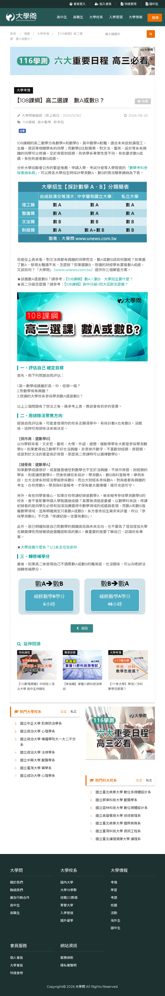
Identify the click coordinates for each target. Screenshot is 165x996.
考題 (114, 898)
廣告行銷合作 (19, 898)
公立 (64, 711)
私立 (73, 711)
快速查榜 (130, 4)
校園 (114, 905)
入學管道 (116, 17)
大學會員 (16, 965)
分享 (22, 131)
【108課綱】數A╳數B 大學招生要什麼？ (99, 279)
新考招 (59, 122)
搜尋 (155, 18)
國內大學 (66, 882)
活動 (114, 913)
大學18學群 (68, 890)
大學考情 (43, 34)
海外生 (115, 920)
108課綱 (29, 122)
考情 (114, 882)
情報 (27, 34)
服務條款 (66, 958)
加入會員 (105, 4)
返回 (84, 628)
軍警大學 (66, 905)
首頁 (13, 34)
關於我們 (16, 882)
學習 (114, 890)
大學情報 (135, 17)
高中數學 (44, 122)
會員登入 (79, 4)
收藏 (144, 101)
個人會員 (16, 958)
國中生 (153, 4)
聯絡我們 (16, 890)
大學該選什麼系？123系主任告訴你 (49, 547)
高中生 (62, 17)
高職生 (78, 17)
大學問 (80, 987)
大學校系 (96, 17)
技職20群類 (68, 898)
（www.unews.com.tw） (74, 270)
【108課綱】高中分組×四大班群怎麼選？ (96, 284)
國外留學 (66, 920)
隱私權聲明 (68, 965)
